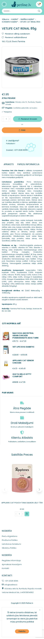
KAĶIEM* (14, 19)
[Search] (39, 11)
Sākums (5, 19)
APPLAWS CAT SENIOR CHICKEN (23, 361)
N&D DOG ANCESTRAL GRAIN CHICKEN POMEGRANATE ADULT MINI (25, 335)
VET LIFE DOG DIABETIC (23, 347)
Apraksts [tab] (9, 164)
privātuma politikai (25, 621)
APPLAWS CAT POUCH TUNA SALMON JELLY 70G (22, 502)
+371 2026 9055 (21, 150)
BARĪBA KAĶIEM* (27, 19)
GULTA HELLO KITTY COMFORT (21, 375)
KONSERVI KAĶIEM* (10, 21)
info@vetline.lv (11, 584)
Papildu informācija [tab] (28, 164)
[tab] (9, 164)
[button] (4, 4)
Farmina (21, 41)
